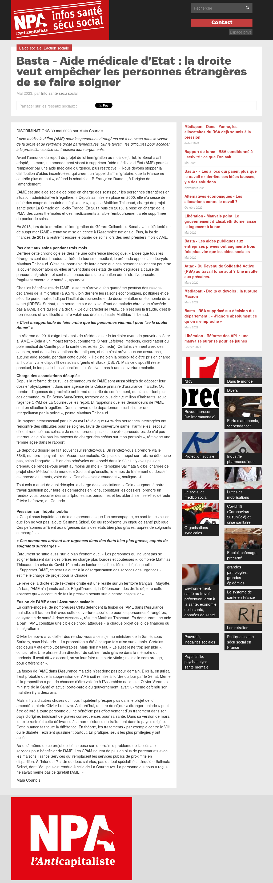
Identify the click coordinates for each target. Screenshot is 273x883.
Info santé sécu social (59, 93)
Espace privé (241, 32)
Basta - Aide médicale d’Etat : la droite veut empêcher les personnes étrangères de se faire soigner (132, 72)
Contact (221, 22)
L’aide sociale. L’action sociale (44, 48)
